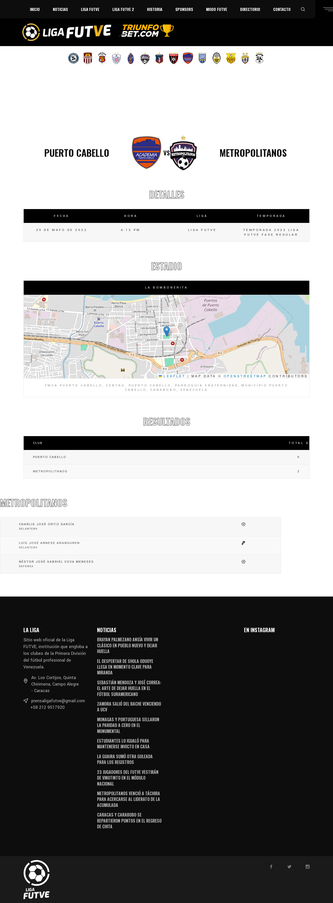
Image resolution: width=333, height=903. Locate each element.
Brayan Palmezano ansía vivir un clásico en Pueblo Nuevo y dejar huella (127, 645)
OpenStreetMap (245, 376)
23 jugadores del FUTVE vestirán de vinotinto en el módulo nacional (127, 778)
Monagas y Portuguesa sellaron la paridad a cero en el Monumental (128, 725)
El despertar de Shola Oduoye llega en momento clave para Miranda (125, 667)
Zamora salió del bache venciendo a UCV (129, 707)
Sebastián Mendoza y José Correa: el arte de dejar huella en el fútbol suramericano (129, 688)
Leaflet (173, 376)
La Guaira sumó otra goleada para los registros (125, 759)
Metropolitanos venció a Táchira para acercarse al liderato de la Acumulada (128, 799)
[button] (166, 331)
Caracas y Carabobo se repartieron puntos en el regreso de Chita (129, 821)
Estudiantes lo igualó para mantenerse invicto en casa (123, 744)
